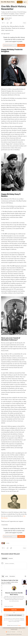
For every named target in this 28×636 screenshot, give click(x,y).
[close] (24, 586)
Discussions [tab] (12, 576)
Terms (23, 627)
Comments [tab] (4, 558)
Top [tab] (3, 576)
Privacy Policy (16, 621)
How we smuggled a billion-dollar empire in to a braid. (9, 582)
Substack (8, 634)
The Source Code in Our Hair (9, 580)
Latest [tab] (6, 576)
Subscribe (19, 2)
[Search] (25, 576)
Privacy (20, 627)
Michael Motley (8, 18)
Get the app (19, 631)
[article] (14, 583)
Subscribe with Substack (15, 615)
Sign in (25, 2)
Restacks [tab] (11, 558)
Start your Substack (11, 631)
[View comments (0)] (7, 22)
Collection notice (14, 629)
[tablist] (7, 558)
